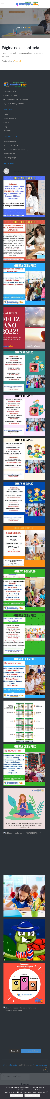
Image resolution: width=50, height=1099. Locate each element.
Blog (5, 127)
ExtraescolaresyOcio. (11, 1065)
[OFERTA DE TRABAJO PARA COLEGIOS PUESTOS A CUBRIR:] (24, 371)
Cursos (6, 122)
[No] (47, 1092)
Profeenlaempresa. (40, 1065)
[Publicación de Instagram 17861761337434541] (24, 852)
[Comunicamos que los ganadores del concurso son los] (24, 983)
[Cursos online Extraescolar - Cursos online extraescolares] (27, 4)
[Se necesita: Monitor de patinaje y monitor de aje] (24, 546)
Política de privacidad (32, 1095)
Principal (17, 61)
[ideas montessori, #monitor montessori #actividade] (24, 1027)
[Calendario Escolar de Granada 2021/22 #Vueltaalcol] (24, 721)
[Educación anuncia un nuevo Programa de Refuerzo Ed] (24, 896)
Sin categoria (8, 158)
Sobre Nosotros (9, 118)
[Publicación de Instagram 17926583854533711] (24, 808)
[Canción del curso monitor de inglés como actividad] (24, 940)
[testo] (24, 240)
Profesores (7, 154)
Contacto (7, 131)
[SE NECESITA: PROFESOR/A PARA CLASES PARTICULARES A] (24, 196)
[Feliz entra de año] (24, 328)
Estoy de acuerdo (16, 1095)
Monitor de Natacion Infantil (14, 150)
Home (19, 27)
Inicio (5, 114)
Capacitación (8, 141)
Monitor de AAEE (10, 145)
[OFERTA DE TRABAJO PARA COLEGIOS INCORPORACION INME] (24, 284)
